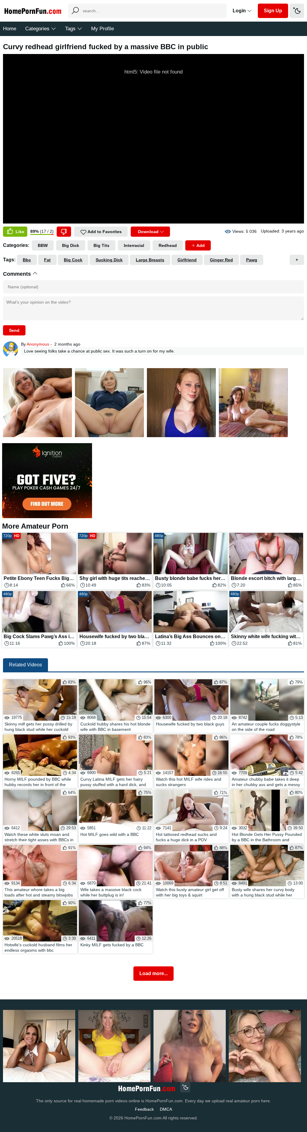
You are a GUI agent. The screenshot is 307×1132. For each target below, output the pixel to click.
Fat (47, 259)
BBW (43, 245)
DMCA (166, 1109)
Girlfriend (187, 259)
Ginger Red (221, 259)
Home (9, 29)
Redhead (168, 245)
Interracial (134, 245)
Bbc (27, 259)
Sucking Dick (109, 259)
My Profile (102, 29)
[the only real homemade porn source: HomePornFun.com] (146, 1088)
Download (148, 231)
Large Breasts (150, 259)
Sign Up (273, 10)
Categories (37, 29)
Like (19, 231)
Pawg (251, 259)
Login (240, 10)
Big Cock (73, 259)
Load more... (153, 973)
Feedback (144, 1109)
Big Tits (101, 245)
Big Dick (70, 245)
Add (200, 245)
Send (14, 330)
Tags (70, 29)
